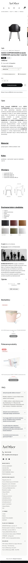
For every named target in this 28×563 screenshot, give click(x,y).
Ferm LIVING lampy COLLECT (9, 547)
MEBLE (16, 11)
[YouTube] (9, 459)
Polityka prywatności (7, 496)
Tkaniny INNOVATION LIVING (9, 532)
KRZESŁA (21, 11)
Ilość (2, 78)
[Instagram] (6, 459)
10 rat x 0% (4, 494)
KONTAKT (4, 520)
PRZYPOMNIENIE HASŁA (8, 472)
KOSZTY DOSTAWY (6, 504)
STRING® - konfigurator (8, 536)
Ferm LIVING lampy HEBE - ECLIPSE (10, 549)
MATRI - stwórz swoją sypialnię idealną (11, 538)
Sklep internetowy (13, 558)
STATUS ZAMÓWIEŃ (7, 466)
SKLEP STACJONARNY (7, 518)
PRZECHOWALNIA (6, 474)
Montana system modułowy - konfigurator (12, 527)
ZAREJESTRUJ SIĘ (6, 470)
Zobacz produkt (13, 380)
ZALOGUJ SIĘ (5, 468)
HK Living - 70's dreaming (8, 545)
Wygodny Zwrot (6, 479)
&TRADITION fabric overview (9, 525)
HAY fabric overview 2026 (8, 529)
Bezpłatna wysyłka (6, 490)
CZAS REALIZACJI (6, 498)
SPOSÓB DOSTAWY (7, 500)
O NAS (3, 514)
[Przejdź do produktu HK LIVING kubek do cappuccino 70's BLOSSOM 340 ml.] (13, 316)
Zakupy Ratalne (6, 492)
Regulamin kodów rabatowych (9, 486)
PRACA (4, 516)
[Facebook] (3, 459)
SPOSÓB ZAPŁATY (6, 502)
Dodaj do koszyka (12, 85)
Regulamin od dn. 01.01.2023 (8, 484)
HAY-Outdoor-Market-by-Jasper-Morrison (12, 543)
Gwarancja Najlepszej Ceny (8, 488)
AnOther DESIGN (4, 11)
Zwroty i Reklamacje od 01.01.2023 (10, 482)
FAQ (3, 508)
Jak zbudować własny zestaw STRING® (11, 534)
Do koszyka (13, 336)
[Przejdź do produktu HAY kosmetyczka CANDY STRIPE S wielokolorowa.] (13, 360)
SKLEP (11, 11)
